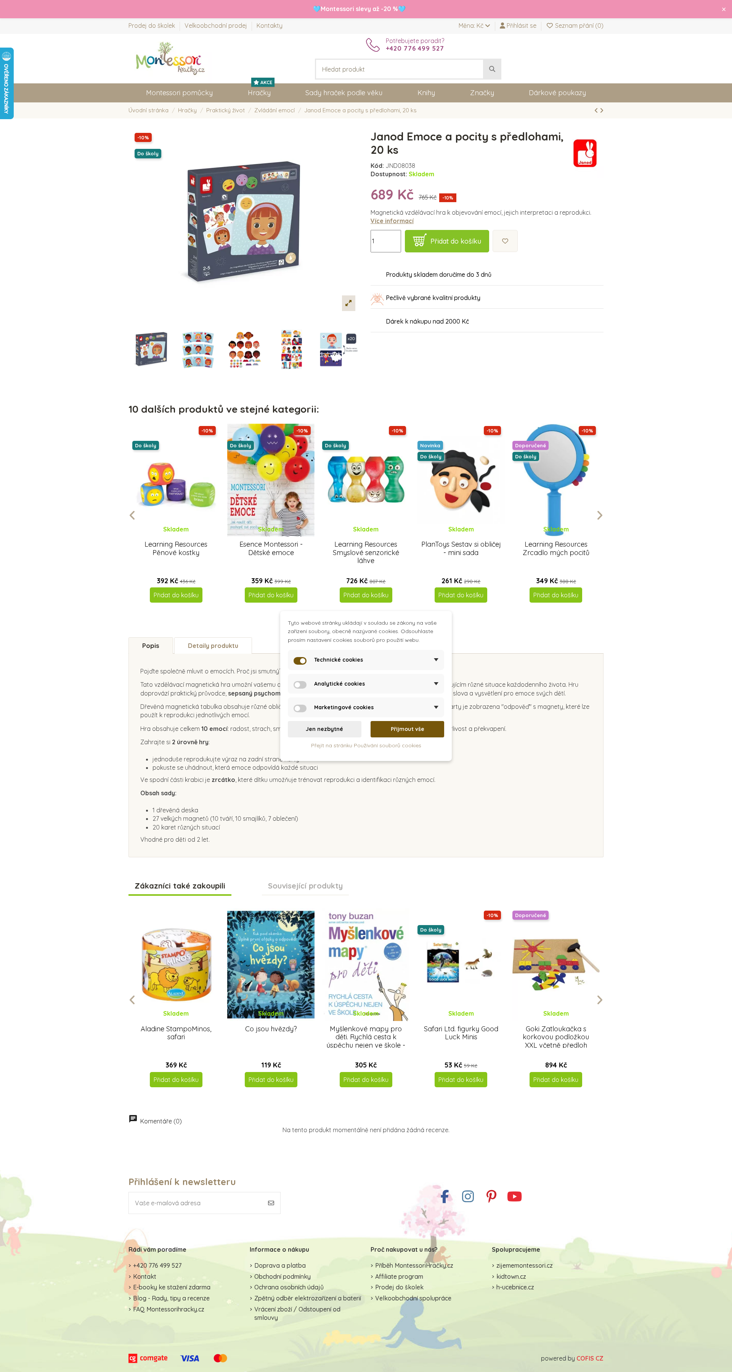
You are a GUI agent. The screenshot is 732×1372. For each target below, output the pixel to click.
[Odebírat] (271, 1203)
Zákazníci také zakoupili (180, 886)
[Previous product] (597, 110)
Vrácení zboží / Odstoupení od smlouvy (297, 1313)
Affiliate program (399, 1276)
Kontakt (144, 1276)
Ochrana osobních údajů (289, 1287)
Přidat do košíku (455, 241)
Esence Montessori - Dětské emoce (271, 548)
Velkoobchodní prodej (217, 25)
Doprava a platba (280, 1265)
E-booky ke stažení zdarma (171, 1287)
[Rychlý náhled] (182, 536)
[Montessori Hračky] (170, 58)
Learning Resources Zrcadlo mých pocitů (556, 548)
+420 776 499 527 (157, 1265)
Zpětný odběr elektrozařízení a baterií (307, 1298)
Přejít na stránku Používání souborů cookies (366, 745)
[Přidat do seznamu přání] (505, 241)
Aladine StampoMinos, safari (176, 1033)
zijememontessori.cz (524, 1265)
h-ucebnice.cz (515, 1287)
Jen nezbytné (324, 729)
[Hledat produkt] (492, 69)
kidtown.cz (511, 1276)
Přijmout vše (407, 729)
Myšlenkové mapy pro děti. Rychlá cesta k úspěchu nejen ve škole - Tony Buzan (365, 1041)
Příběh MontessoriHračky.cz (414, 1265)
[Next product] (602, 110)
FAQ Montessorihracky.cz (168, 1309)
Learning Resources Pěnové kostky (175, 548)
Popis (150, 645)
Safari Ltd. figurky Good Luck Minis (461, 1033)
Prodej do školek (152, 25)
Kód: (377, 165)
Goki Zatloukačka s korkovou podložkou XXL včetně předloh (556, 1037)
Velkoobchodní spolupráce (413, 1298)
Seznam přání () (579, 25)
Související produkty (305, 886)
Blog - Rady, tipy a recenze (171, 1298)
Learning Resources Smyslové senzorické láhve (366, 552)
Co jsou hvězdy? (271, 1028)
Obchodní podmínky (282, 1276)
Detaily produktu (213, 645)
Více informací (392, 221)
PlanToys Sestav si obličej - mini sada (461, 548)
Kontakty (270, 25)
